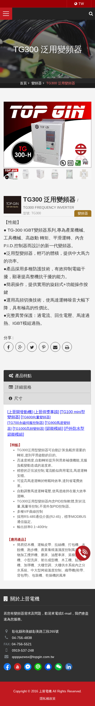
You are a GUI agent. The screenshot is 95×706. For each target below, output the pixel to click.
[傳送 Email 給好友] (55, 347)
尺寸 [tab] (18, 398)
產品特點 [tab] (23, 375)
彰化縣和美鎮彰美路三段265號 (35, 631)
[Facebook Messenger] (27, 666)
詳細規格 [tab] (23, 387)
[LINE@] (38, 666)
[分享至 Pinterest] (43, 347)
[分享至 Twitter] (32, 347)
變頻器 (36, 83)
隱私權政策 (48, 698)
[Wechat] (58, 666)
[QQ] (48, 666)
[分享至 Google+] (20, 347)
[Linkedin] (68, 666)
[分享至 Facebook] (8, 347)
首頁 (23, 83)
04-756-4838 (22, 638)
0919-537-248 (23, 650)
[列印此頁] (67, 347)
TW (81, 4)
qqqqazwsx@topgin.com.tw (33, 657)
